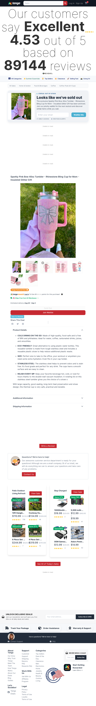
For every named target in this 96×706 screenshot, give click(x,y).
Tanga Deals (13, 692)
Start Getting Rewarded (78, 666)
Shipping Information (22, 406)
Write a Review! (48, 446)
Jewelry (39, 671)
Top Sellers (47, 79)
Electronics (40, 666)
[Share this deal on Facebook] (13, 324)
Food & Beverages (40, 86)
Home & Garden (25, 86)
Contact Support (16, 641)
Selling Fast (72, 79)
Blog (9, 678)
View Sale (35, 493)
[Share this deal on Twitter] (18, 324)
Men (37, 664)
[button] (62, 294)
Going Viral (86, 79)
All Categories (16, 79)
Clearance (60, 79)
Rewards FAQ (27, 666)
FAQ (53, 641)
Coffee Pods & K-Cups (67, 86)
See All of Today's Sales (48, 564)
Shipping (25, 659)
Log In (71, 3)
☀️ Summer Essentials (32, 79)
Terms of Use (27, 694)
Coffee (53, 86)
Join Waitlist (48, 312)
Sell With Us (26, 676)
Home (38, 668)
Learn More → (78, 670)
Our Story (11, 656)
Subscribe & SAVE (85, 617)
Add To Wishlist (17, 317)
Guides (10, 680)
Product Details (20, 330)
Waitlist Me (79, 115)
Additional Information (23, 398)
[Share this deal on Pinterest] (23, 324)
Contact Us (29, 474)
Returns (25, 661)
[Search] (65, 3)
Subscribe (81, 657)
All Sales (12, 86)
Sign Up (79, 3)
